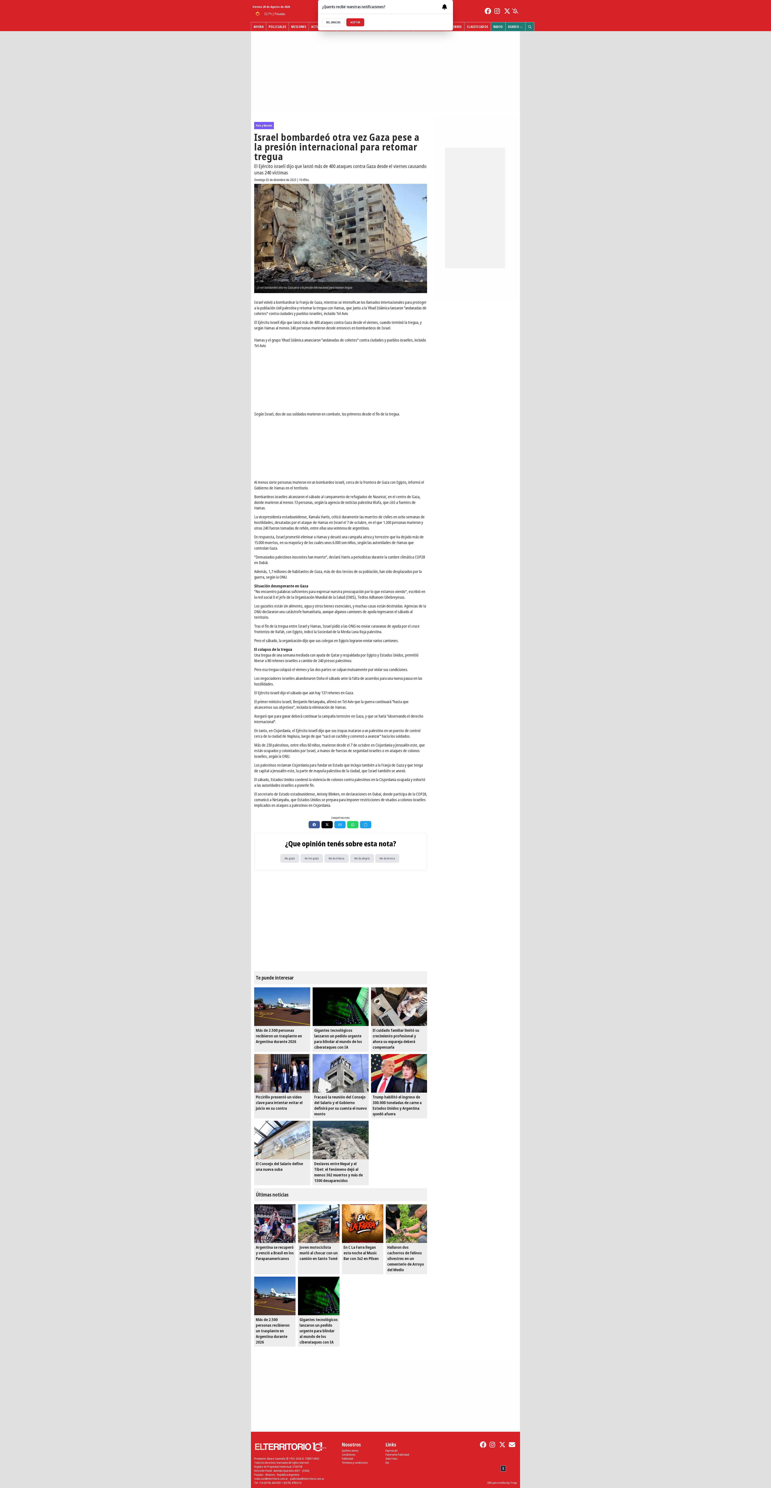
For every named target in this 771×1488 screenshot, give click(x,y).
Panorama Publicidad (397, 1454)
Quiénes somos (350, 1450)
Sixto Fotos (391, 1458)
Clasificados (477, 27)
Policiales (277, 27)
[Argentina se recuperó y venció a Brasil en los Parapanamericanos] (275, 1223)
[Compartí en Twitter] (327, 824)
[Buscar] (529, 26)
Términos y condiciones (355, 1462)
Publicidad (347, 1458)
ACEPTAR (355, 22)
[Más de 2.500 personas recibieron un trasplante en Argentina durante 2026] (282, 1006)
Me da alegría (362, 858)
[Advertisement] (340, 380)
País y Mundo (264, 125)
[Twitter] (507, 11)
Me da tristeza (336, 858)
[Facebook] (488, 11)
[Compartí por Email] (340, 824)
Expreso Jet (392, 1450)
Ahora (259, 27)
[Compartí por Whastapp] (352, 824)
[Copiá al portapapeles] (365, 824)
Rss (387, 1462)
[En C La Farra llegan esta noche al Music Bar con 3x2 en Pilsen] (362, 1223)
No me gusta (312, 858)
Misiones (298, 27)
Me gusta (290, 858)
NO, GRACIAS (333, 22)
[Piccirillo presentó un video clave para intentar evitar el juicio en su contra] (282, 1073)
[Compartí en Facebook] (314, 824)
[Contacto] (512, 1444)
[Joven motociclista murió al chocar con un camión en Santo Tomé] (318, 1223)
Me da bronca (387, 858)
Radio (498, 27)
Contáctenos (348, 1454)
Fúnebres (455, 27)
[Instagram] (497, 11)
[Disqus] (340, 921)
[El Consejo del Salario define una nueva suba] (282, 1140)
